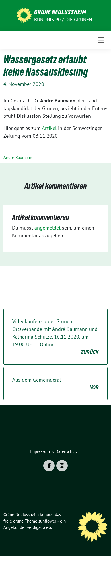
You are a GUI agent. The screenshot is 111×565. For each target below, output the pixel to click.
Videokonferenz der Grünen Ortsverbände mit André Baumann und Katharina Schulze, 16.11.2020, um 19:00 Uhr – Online (55, 336)
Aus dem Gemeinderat (55, 383)
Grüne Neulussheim (60, 12)
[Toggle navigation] (101, 40)
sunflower (47, 521)
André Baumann (17, 157)
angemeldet (47, 227)
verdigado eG (39, 527)
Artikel (49, 128)
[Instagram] (62, 465)
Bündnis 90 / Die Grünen (63, 20)
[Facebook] (49, 465)
